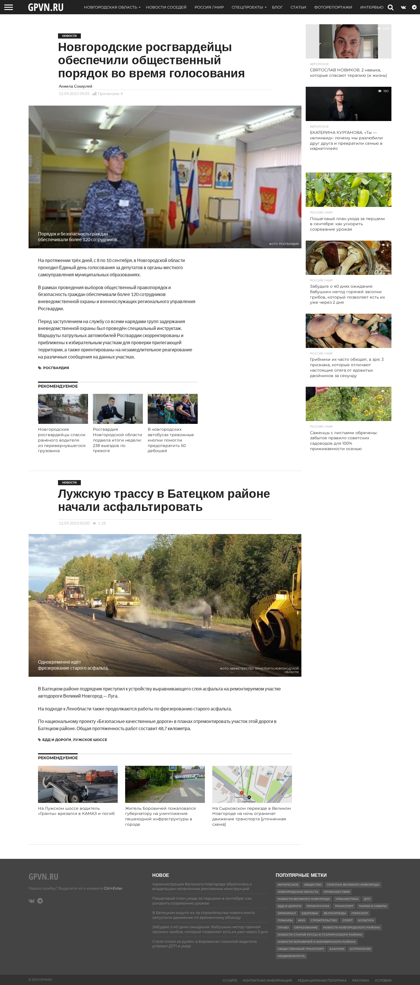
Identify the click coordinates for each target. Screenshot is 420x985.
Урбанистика (347, 899)
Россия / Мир (209, 7)
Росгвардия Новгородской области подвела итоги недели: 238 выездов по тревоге (117, 440)
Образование (306, 927)
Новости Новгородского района (351, 927)
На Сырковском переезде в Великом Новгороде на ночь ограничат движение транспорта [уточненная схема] (251, 816)
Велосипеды (335, 913)
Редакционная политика (322, 980)
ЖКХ (301, 920)
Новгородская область (110, 7)
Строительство (324, 920)
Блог (277, 7)
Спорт (347, 920)
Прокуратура (318, 906)
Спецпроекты (247, 7)
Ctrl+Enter (113, 888)
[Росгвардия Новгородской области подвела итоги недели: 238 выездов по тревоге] (118, 422)
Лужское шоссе (90, 740)
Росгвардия (56, 368)
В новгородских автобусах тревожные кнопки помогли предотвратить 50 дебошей (171, 440)
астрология (360, 949)
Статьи (298, 7)
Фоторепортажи (333, 7)
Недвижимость (291, 956)
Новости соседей (166, 7)
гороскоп (359, 913)
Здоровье (309, 913)
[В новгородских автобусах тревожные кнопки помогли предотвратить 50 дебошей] (173, 422)
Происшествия (337, 892)
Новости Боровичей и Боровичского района (317, 942)
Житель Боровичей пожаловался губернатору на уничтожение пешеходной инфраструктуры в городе (160, 816)
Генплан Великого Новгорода (353, 885)
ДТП (367, 899)
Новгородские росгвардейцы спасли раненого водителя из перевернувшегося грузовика (61, 440)
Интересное (288, 885)
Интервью (371, 7)
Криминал (287, 913)
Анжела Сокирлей (75, 86)
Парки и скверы (373, 906)
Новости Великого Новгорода (304, 899)
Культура (366, 920)
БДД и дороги (56, 740)
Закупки (336, 949)
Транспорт (344, 906)
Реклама (360, 980)
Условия (383, 980)
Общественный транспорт (301, 949)
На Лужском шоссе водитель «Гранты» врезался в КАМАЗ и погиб (76, 811)
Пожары (285, 920)
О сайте (230, 980)
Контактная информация (267, 980)
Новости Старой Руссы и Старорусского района (320, 934)
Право (283, 927)
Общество (312, 885)
